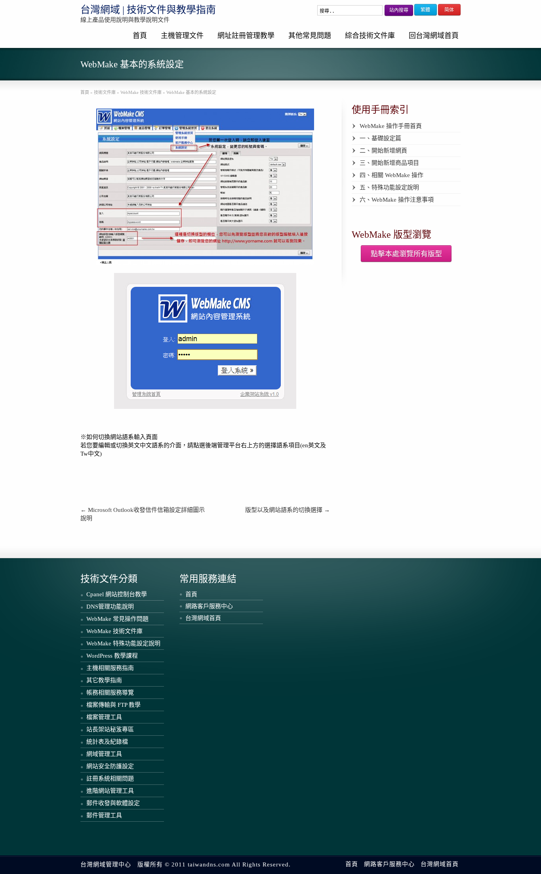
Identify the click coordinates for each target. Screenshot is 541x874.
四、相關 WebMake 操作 (391, 175)
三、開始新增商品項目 (389, 163)
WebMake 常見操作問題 (117, 619)
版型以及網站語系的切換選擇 (287, 510)
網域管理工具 (104, 754)
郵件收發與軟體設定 (113, 803)
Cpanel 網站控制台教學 (116, 594)
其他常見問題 (309, 36)
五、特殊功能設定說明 (389, 187)
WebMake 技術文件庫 (114, 631)
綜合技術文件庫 (370, 36)
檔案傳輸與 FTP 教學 (113, 705)
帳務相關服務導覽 (110, 692)
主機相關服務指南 (110, 668)
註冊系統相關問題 (110, 778)
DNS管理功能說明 (110, 606)
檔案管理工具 (104, 717)
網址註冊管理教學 (245, 36)
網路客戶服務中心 (209, 606)
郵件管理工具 (104, 815)
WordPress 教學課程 (112, 656)
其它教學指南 (104, 680)
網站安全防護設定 (110, 766)
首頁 (140, 36)
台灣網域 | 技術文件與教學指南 (148, 9)
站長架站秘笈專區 (110, 729)
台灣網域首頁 (203, 618)
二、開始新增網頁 (383, 150)
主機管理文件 (182, 36)
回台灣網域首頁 (434, 36)
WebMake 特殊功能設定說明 (123, 643)
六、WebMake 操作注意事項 (397, 200)
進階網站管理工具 (110, 791)
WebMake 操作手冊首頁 (391, 126)
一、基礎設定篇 (380, 138)
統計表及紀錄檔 (107, 742)
